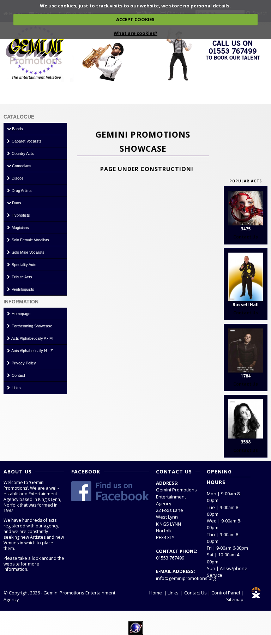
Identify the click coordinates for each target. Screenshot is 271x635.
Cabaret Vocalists (26, 141)
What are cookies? (135, 33)
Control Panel (225, 592)
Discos (17, 178)
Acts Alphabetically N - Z (32, 351)
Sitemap (234, 599)
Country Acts (22, 153)
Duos (16, 203)
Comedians (21, 166)
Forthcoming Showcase (31, 326)
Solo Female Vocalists (30, 240)
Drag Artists (21, 190)
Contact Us (195, 592)
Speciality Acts (23, 264)
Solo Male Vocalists (27, 252)
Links (16, 388)
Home (155, 592)
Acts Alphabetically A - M (32, 338)
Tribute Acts (21, 277)
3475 (246, 228)
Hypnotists (20, 215)
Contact (18, 375)
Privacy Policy (23, 363)
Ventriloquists (22, 289)
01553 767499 (170, 558)
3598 (246, 442)
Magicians (20, 227)
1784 (246, 376)
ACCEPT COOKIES (135, 19)
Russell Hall (246, 304)
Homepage (20, 314)
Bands (17, 129)
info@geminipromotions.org (186, 578)
